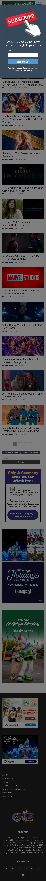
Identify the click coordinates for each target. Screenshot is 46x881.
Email (10, 50)
